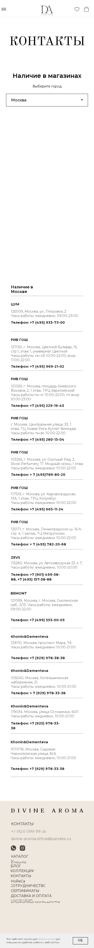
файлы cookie (47, 939)
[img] (47, 810)
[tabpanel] (47, 442)
